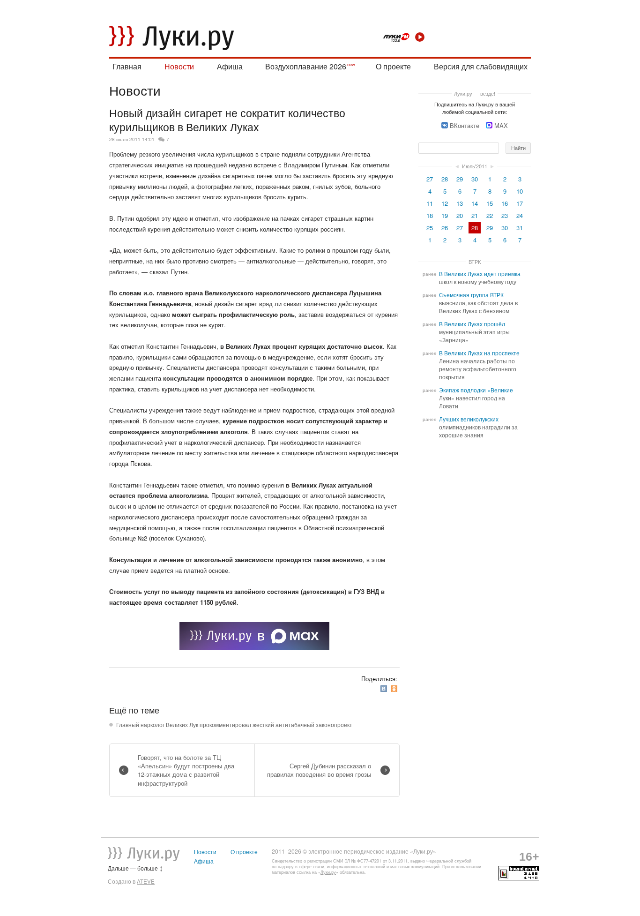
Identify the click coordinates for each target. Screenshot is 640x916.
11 (429, 203)
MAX (501, 125)
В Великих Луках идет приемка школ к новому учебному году (480, 277)
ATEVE (146, 881)
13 (459, 203)
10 (519, 191)
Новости (179, 66)
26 (444, 227)
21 (474, 215)
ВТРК (475, 261)
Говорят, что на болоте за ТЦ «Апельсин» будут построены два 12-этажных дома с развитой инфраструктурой (186, 770)
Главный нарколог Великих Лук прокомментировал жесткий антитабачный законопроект (234, 724)
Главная (126, 66)
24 (519, 215)
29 (459, 178)
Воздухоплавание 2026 (305, 66)
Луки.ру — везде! (474, 93)
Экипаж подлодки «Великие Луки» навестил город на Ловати (476, 398)
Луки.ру (328, 872)
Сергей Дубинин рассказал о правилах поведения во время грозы (319, 770)
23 (504, 215)
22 (489, 215)
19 (444, 215)
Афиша (230, 66)
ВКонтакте (464, 125)
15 (489, 203)
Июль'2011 (474, 166)
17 (519, 203)
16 (504, 203)
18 (429, 215)
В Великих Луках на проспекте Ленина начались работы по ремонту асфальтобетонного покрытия (479, 365)
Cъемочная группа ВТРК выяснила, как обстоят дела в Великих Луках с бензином (478, 303)
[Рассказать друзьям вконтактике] (384, 688)
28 (444, 178)
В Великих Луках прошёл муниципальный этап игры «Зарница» (474, 332)
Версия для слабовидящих (481, 66)
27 (429, 178)
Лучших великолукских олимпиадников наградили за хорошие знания (478, 427)
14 (474, 203)
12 (444, 203)
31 (519, 227)
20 (459, 215)
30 (474, 178)
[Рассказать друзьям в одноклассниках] (395, 688)
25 (429, 227)
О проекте (393, 66)
